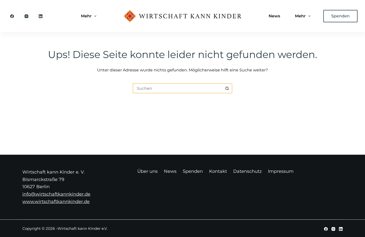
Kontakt (218, 171)
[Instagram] (26, 16)
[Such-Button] (227, 88)
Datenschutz (247, 171)
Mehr (86, 16)
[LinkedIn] (40, 16)
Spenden (340, 16)
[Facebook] (12, 16)
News (274, 16)
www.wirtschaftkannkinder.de (56, 201)
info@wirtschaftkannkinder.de (56, 194)
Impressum (280, 171)
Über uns (147, 171)
